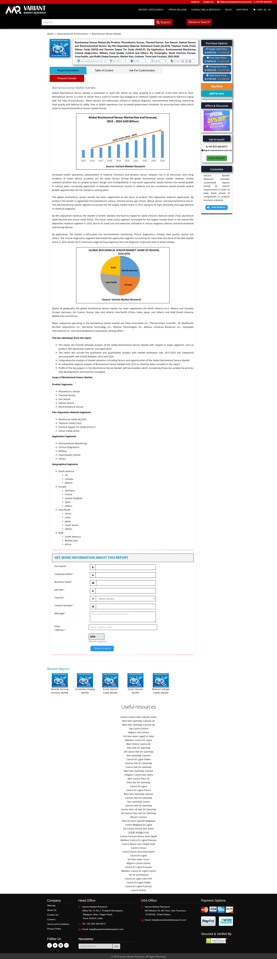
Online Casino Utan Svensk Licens (138, 717)
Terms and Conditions (58, 924)
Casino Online (138, 890)
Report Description (68, 70)
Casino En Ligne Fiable (138, 759)
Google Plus (66, 945)
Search (165, 22)
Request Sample (66, 78)
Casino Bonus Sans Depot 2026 (138, 843)
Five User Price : (217, 59)
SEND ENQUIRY (217, 158)
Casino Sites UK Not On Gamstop (138, 809)
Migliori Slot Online (138, 732)
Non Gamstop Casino (138, 801)
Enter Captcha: (57, 628)
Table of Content (104, 70)
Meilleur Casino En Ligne (138, 740)
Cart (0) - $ (263, 9)
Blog (229, 9)
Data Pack (242, 9)
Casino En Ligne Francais (138, 886)
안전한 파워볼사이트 (138, 832)
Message (60, 613)
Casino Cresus (138, 847)
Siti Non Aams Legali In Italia (138, 736)
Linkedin (60, 945)
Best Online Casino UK (138, 743)
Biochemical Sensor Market (106, 33)
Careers (51, 919)
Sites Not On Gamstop (138, 782)
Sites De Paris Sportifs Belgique (138, 820)
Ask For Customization (142, 70)
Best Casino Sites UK (139, 778)
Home (50, 33)
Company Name (64, 574)
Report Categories (150, 9)
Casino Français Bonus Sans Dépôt (138, 836)
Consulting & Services (205, 9)
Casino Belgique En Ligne (138, 824)
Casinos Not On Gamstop (138, 763)
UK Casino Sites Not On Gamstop (138, 813)
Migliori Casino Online (139, 863)
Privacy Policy (54, 928)
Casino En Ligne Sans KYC (138, 878)
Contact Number (64, 605)
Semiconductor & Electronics (72, 33)
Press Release (178, 9)
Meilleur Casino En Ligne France (138, 870)
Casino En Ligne (138, 786)
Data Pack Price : (217, 77)
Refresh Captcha (97, 641)
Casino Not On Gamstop (138, 767)
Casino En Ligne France (138, 790)
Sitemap (51, 905)
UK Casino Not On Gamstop (138, 751)
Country (59, 597)
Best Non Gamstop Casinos (138, 770)
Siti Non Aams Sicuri (138, 859)
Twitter (55, 945)
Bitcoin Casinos (138, 817)
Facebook (49, 945)
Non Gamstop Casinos (138, 755)
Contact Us (208, 2)
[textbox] (98, 22)
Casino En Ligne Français (138, 867)
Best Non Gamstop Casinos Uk (138, 720)
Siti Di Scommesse (138, 874)
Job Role (59, 589)
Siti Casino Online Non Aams (138, 828)
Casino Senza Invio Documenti (138, 851)
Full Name (61, 566)
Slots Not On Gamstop (138, 747)
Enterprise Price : (217, 68)
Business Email (63, 581)
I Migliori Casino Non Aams (138, 774)
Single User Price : (217, 50)
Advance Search (199, 22)
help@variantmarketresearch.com (236, 2)
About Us (195, 2)
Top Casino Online (138, 728)
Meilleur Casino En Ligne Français (138, 840)
